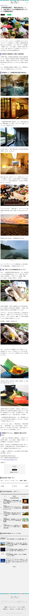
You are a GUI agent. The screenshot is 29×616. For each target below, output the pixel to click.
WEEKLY (14, 496)
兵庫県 (21, 480)
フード (17, 480)
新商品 (25, 480)
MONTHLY (24, 496)
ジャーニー (7, 480)
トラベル (12, 480)
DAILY (5, 496)
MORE (14, 566)
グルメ (2, 480)
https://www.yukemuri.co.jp (10, 459)
